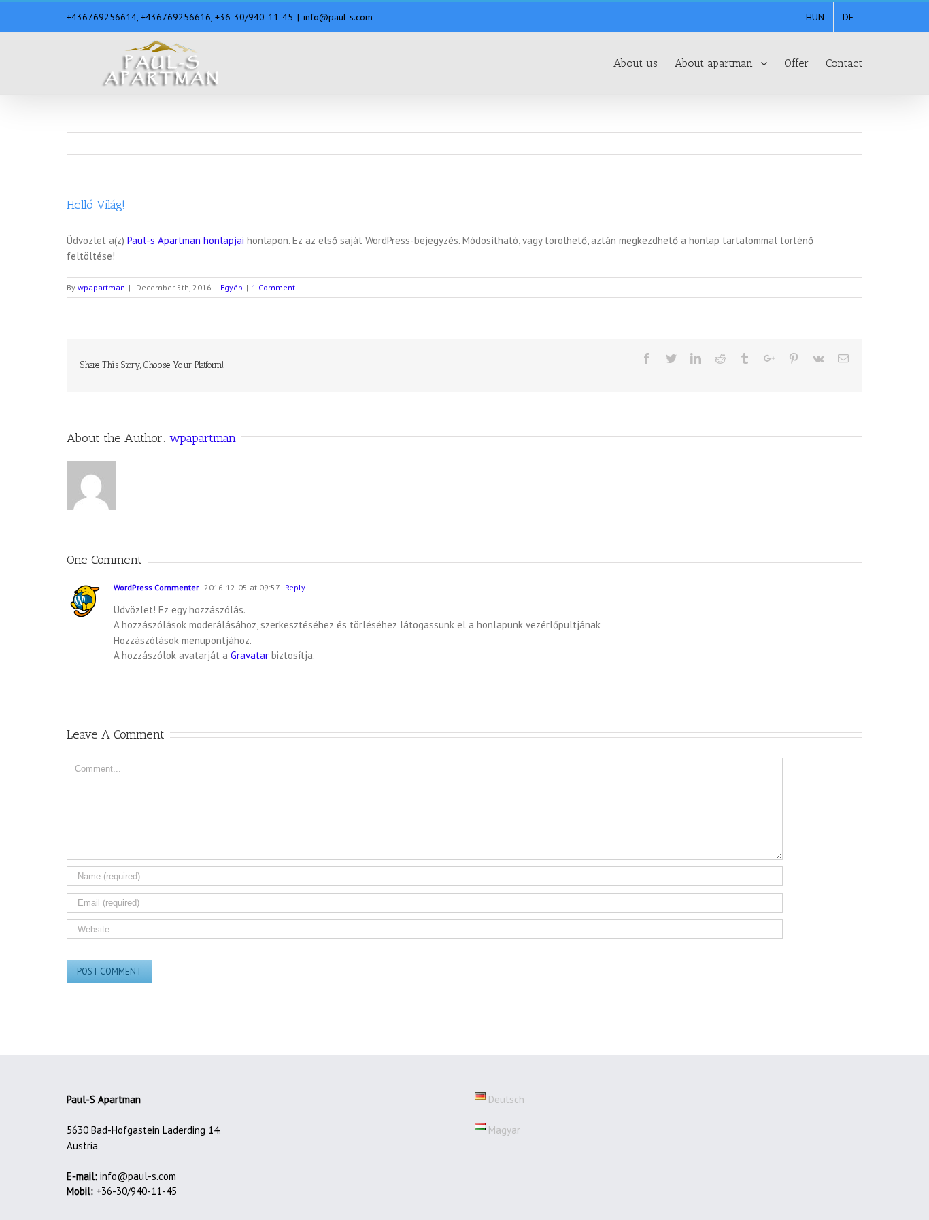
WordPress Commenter (156, 587)
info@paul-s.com (338, 17)
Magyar (503, 1129)
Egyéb (231, 287)
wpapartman (101, 287)
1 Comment (273, 287)
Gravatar (250, 655)
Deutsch (505, 1099)
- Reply (292, 587)
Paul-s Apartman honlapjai (185, 240)
